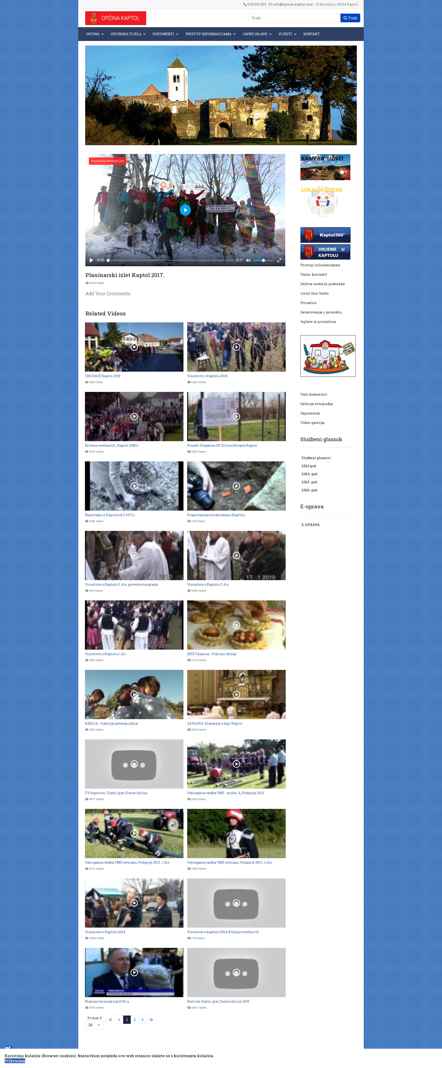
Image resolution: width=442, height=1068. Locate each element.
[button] (353, 458)
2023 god (309, 466)
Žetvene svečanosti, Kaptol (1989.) (112, 445)
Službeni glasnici (316, 458)
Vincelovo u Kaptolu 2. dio (208, 584)
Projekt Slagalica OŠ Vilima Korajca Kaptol (222, 445)
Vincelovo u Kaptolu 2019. (207, 376)
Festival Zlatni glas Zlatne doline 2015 (218, 1001)
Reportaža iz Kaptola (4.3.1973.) (110, 515)
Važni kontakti (313, 274)
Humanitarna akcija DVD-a (107, 1001)
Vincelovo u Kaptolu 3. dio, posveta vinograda (121, 584)
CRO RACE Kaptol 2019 (102, 376)
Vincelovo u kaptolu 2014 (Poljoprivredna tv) (223, 932)
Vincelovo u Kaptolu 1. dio (105, 654)
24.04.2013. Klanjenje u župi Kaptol (214, 723)
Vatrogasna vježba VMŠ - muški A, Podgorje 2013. (226, 793)
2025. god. (310, 482)
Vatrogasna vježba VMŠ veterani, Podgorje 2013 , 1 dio (127, 862)
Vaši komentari (313, 394)
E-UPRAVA (311, 525)
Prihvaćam (15, 1060)
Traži (352, 17)
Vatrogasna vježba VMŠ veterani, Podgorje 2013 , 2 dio (229, 862)
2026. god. (310, 490)
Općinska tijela (126, 34)
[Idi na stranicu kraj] (151, 1020)
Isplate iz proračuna (318, 321)
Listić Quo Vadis (314, 293)
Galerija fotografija (316, 403)
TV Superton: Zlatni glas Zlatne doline (116, 793)
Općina (92, 34)
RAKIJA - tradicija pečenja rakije (111, 723)
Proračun (308, 302)
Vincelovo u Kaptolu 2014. (105, 932)
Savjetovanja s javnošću (321, 312)
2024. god (309, 474)
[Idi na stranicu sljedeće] (142, 1020)
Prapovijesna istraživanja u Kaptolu (216, 515)
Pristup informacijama (208, 34)
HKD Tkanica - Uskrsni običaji (212, 654)
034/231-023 (256, 4)
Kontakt (311, 34)
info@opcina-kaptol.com (293, 4)
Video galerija (312, 422)
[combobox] (295, 18)
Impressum (310, 413)
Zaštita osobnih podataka (322, 283)
